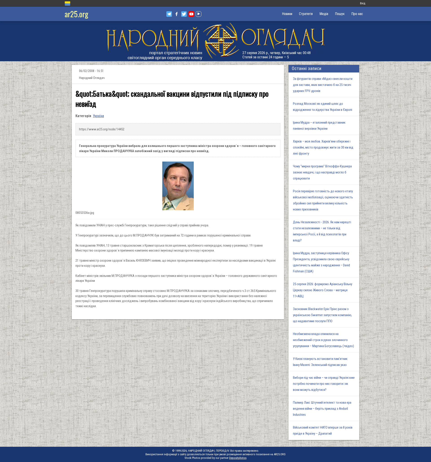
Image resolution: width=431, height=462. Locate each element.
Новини (287, 14)
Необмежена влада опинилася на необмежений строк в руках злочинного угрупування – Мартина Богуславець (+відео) (323, 340)
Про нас (357, 14)
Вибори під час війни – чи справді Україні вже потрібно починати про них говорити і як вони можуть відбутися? (324, 384)
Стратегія (306, 14)
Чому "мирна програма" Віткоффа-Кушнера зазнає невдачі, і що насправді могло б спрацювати (322, 172)
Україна (98, 116)
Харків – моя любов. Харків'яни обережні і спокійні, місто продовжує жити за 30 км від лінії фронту (323, 147)
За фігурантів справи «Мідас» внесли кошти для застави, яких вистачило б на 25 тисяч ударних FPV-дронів (322, 85)
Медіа (323, 14)
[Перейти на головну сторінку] (215, 41)
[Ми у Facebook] (176, 14)
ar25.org (76, 14)
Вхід (362, 3)
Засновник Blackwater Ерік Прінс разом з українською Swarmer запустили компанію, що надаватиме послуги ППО (322, 315)
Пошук (340, 14)
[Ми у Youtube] (191, 14)
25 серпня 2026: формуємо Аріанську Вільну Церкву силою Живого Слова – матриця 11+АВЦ (322, 290)
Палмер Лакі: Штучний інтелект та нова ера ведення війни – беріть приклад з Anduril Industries (322, 409)
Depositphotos (237, 458)
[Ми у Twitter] (184, 14)
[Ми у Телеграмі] (169, 14)
